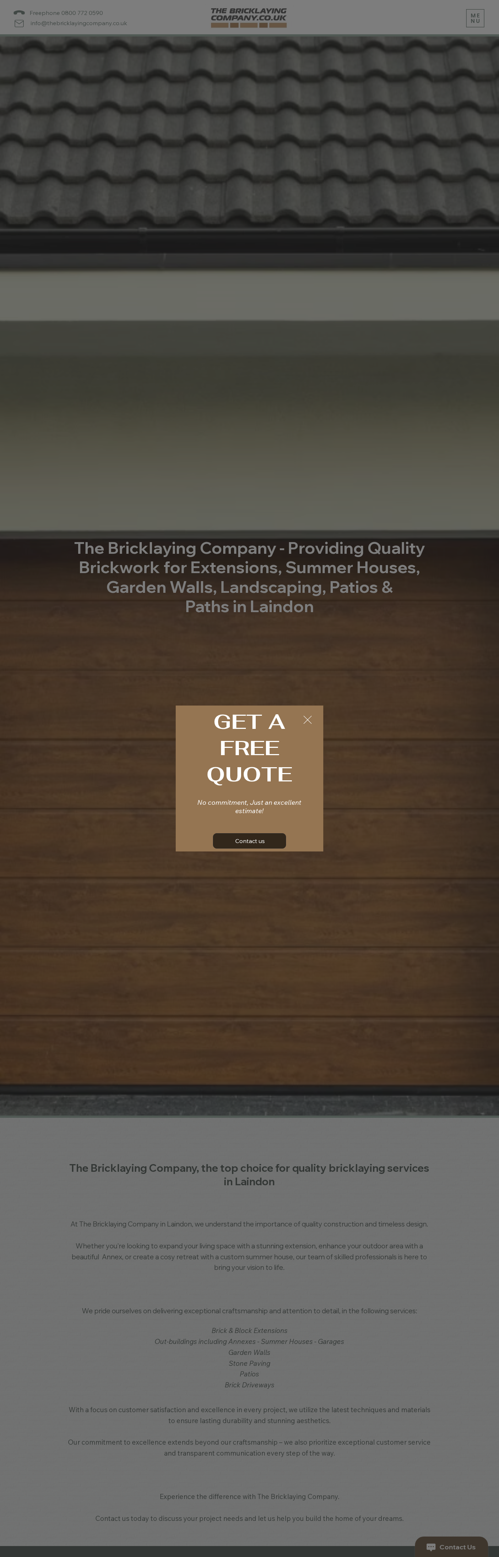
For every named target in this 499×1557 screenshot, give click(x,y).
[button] (308, 720)
